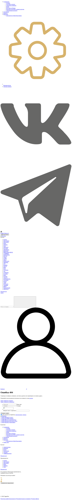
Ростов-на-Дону (13, 421)
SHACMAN (6, 241)
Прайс (7, 6)
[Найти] (25, 302)
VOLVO (5, 277)
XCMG (5, 258)
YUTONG (5, 270)
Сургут (11, 417)
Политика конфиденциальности (8, 498)
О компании (6, 1)
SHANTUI (5, 289)
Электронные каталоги (11, 10)
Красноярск (12, 422)
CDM (4, 282)
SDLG (4, 260)
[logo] (3, 236)
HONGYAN (6, 261)
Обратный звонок (4, 234)
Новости (5, 13)
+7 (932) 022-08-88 (5, 418)
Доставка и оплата (10, 4)
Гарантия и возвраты (11, 5)
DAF (4, 268)
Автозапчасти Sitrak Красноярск (14, 15)
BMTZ (5, 286)
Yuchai (4, 257)
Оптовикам (6, 11)
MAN (4, 243)
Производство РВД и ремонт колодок (15, 9)
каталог (31, 398)
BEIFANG (5, 251)
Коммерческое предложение (7, 483)
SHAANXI (6, 242)
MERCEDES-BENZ (8, 252)
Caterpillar (5, 285)
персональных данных (20, 414)
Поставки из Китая (10, 8)
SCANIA (5, 274)
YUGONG (5, 280)
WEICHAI (5, 247)
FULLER (5, 248)
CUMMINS (6, 253)
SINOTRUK (6, 249)
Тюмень (11, 418)
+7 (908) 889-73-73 (5, 419)
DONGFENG (6, 254)
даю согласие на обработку (14, 414)
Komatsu (5, 265)
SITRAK (5, 244)
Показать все (4, 455)
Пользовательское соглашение (23, 498)
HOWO (5, 239)
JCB (4, 263)
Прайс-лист (6, 442)
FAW (4, 246)
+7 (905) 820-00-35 (5, 422)
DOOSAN (5, 284)
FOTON (5, 276)
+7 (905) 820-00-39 (5, 421)
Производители (7, 85)
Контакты (5, 14)
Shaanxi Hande (6, 287)
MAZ (4, 275)
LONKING (6, 272)
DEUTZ (5, 256)
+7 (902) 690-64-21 (5, 417)
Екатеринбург (13, 419)
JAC (4, 271)
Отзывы (8, 3)
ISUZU (5, 281)
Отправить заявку (5, 413)
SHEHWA (5, 262)
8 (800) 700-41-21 (5, 233)
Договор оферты (35, 498)
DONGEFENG (6, 279)
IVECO (5, 266)
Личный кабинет (7, 86)
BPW (4, 267)
